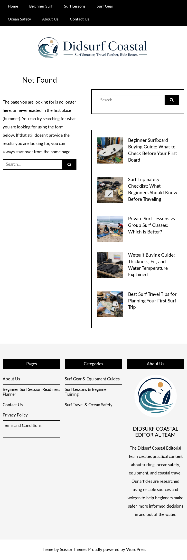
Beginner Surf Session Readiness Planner (31, 391)
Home (13, 6)
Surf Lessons (74, 6)
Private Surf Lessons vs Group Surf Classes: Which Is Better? (151, 225)
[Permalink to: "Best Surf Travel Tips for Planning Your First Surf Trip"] (110, 304)
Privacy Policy (15, 415)
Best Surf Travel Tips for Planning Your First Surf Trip (152, 301)
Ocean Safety (19, 19)
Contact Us (79, 19)
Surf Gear (105, 6)
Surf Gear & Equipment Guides (92, 379)
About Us (50, 19)
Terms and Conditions (22, 426)
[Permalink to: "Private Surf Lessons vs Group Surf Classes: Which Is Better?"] (110, 229)
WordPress (136, 550)
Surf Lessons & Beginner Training (86, 391)
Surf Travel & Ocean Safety (88, 405)
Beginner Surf (41, 6)
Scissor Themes (73, 550)
